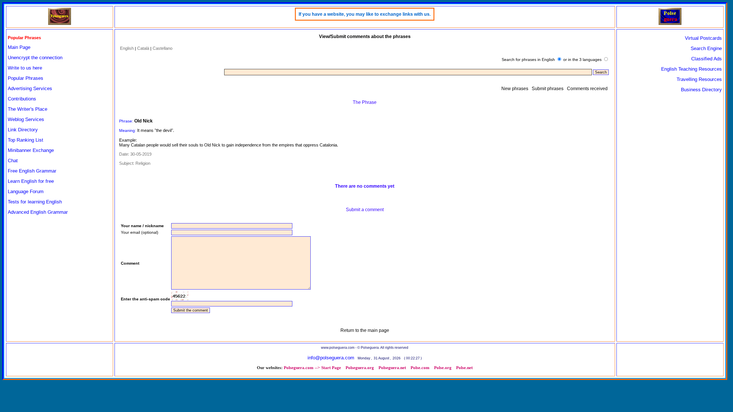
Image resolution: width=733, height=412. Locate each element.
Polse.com (420, 367)
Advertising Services (30, 88)
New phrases (514, 88)
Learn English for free (31, 181)
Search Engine (706, 48)
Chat (13, 160)
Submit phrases (547, 88)
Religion (142, 163)
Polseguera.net (392, 367)
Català (143, 48)
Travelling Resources (699, 79)
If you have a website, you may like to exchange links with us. (365, 14)
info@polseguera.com (331, 357)
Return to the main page (364, 330)
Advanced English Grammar (38, 212)
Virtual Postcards (703, 38)
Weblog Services (26, 119)
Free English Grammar (32, 171)
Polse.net (464, 367)
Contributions (22, 99)
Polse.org (443, 367)
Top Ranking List (25, 140)
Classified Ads (706, 59)
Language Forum (26, 191)
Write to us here (25, 68)
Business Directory (701, 89)
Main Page (19, 47)
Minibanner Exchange (31, 150)
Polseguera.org (360, 367)
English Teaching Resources (691, 69)
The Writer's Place (27, 109)
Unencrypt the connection (35, 57)
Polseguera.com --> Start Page (312, 367)
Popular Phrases (25, 78)
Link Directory (23, 129)
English (127, 48)
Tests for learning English (35, 202)
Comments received (587, 88)
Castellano (162, 48)
